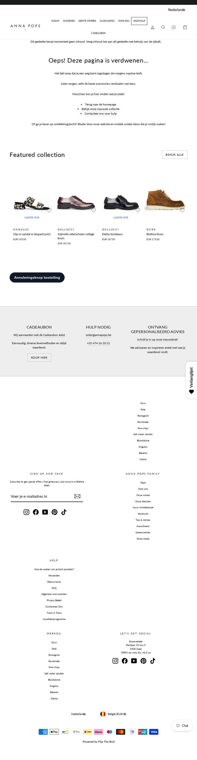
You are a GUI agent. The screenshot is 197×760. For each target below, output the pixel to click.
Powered (88, 741)
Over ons (143, 488)
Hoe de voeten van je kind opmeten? (54, 569)
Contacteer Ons (54, 606)
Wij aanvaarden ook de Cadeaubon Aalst (39, 335)
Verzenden (54, 575)
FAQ (54, 587)
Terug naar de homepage (100, 104)
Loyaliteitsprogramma (54, 619)
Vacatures (143, 513)
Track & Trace (54, 612)
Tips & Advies (143, 519)
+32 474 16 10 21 (98, 343)
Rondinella (142, 421)
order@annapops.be (98, 335)
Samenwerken (142, 532)
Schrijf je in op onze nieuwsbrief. (157, 339)
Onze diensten (143, 501)
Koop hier (39, 357)
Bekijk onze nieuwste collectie (100, 109)
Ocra (143, 403)
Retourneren (54, 581)
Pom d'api (143, 428)
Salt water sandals (143, 434)
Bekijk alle (175, 154)
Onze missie (143, 538)
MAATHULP (139, 20)
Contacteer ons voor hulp (101, 113)
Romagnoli (142, 415)
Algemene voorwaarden (54, 594)
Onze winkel (143, 495)
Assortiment (142, 526)
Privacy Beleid (54, 600)
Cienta (143, 459)
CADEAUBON (98, 33)
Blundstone (143, 440)
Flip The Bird (106, 741)
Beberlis (143, 452)
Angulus (143, 446)
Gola (143, 409)
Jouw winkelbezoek (143, 507)
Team (143, 482)
